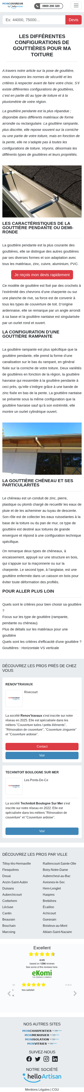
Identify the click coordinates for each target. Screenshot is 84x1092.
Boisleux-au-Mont (55, 925)
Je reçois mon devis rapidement (42, 275)
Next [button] (75, 993)
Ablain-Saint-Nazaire (57, 932)
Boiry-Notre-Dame (55, 869)
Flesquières (10, 869)
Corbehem (9, 900)
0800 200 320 (51, 6)
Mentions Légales (37, 1089)
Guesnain (49, 919)
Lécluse (7, 907)
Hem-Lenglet (52, 888)
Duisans (8, 888)
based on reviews (42, 961)
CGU (55, 1089)
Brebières (49, 900)
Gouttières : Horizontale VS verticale (30, 648)
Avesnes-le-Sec (54, 882)
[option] (42, 996)
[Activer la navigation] (76, 5)
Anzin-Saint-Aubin (15, 882)
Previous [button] (9, 993)
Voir (42, 755)
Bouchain (9, 925)
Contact (42, 746)
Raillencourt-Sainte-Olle (59, 863)
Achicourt (49, 913)
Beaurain (8, 919)
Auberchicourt (12, 894)
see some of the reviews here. (42, 967)
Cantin (7, 913)
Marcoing (8, 932)
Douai (6, 876)
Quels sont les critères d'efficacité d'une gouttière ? (41, 642)
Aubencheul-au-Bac (57, 876)
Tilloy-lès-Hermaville (16, 863)
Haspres (49, 894)
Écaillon (48, 907)
